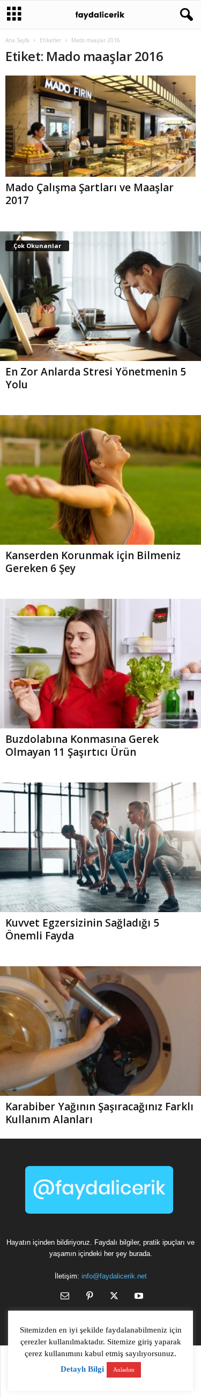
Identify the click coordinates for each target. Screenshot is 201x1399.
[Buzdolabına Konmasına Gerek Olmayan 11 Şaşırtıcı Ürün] (100, 663)
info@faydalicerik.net (114, 1276)
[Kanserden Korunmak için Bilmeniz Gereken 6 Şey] (100, 480)
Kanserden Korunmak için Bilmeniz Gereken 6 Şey (93, 561)
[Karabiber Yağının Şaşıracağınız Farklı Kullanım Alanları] (100, 1031)
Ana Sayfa (17, 40)
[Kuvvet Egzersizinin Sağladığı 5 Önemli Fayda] (100, 847)
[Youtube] (137, 1297)
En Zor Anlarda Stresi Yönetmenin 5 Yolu (95, 378)
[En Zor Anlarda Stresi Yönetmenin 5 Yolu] (100, 296)
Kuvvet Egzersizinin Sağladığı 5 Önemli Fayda (82, 929)
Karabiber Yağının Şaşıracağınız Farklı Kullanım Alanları (99, 1113)
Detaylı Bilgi (82, 1369)
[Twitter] (114, 1297)
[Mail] (65, 1297)
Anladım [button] (124, 1369)
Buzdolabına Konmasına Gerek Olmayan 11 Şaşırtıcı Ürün (82, 745)
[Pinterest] (89, 1297)
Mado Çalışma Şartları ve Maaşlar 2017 (89, 193)
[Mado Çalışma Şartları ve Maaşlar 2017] (100, 126)
